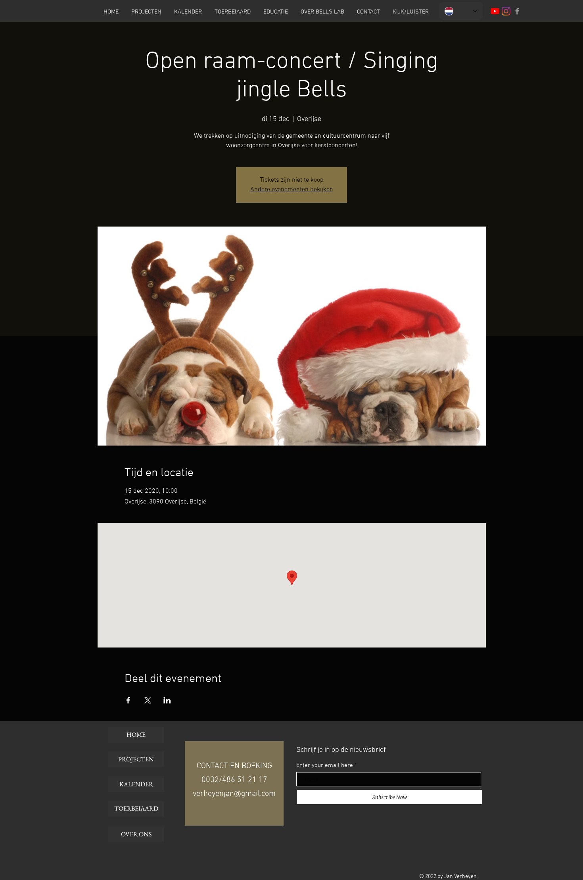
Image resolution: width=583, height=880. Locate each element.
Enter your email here (324, 766)
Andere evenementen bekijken (291, 190)
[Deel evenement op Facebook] (128, 700)
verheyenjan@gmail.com (234, 794)
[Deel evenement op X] (148, 700)
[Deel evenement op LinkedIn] (167, 700)
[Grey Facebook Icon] (517, 11)
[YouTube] (495, 11)
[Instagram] (506, 11)
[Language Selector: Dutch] (461, 11)
